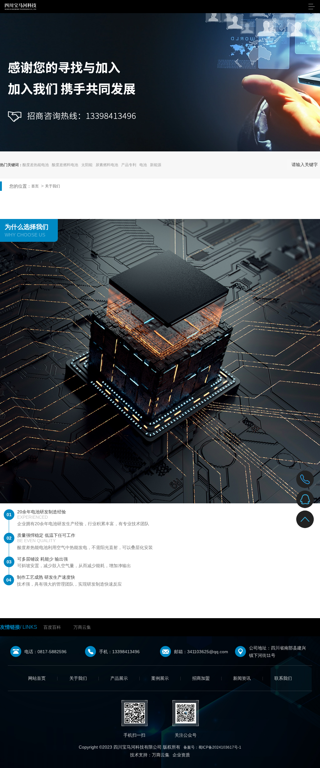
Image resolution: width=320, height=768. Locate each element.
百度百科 (52, 627)
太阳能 (86, 165)
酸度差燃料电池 (65, 165)
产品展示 (119, 678)
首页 (35, 186)
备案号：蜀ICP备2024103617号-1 (212, 747)
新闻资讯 (242, 678)
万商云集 (82, 627)
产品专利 (128, 165)
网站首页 (37, 678)
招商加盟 (201, 678)
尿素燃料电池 (107, 165)
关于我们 (52, 186)
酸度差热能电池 (35, 165)
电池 (143, 165)
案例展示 (160, 678)
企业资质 (181, 754)
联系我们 (283, 678)
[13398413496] (305, 479)
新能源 (155, 165)
